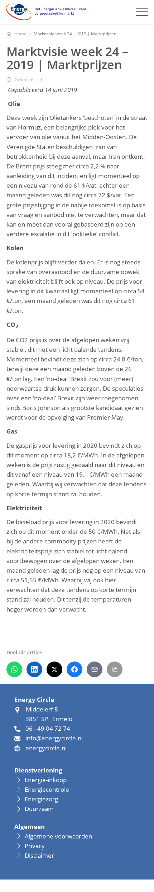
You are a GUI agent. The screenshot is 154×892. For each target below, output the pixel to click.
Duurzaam (39, 809)
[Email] (94, 669)
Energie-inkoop (46, 780)
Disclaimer (39, 855)
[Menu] (142, 12)
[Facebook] (74, 669)
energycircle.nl (46, 748)
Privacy (35, 846)
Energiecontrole (47, 789)
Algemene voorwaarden (58, 836)
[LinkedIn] (34, 669)
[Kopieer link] (114, 669)
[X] (54, 669)
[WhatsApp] (14, 669)
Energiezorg (41, 799)
